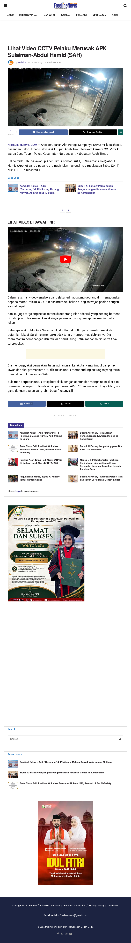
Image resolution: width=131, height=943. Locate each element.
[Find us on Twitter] (62, 934)
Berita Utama (54, 62)
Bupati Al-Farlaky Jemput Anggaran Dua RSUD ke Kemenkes (101, 448)
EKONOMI (81, 15)
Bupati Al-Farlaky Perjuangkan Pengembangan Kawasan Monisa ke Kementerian (96, 189)
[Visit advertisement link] (65, 843)
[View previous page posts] (62, 210)
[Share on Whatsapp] (120, 132)
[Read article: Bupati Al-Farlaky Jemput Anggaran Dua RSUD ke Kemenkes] (73, 448)
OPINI (115, 15)
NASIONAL (49, 15)
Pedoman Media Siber (74, 905)
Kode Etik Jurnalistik (50, 905)
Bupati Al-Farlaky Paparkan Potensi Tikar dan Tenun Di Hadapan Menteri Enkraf (101, 478)
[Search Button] (125, 5)
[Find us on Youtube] (70, 934)
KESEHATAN (99, 15)
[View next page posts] (68, 210)
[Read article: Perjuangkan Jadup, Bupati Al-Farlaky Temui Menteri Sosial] (13, 478)
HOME (10, 15)
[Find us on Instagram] (66, 934)
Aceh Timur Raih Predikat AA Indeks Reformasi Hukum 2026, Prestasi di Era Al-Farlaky (40, 449)
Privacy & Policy (96, 905)
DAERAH (65, 15)
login (18, 491)
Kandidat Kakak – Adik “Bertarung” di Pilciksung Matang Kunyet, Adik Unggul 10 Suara (39, 189)
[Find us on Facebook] (58, 934)
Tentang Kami (18, 905)
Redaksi (22, 62)
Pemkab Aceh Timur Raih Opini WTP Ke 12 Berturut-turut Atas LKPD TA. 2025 (41, 461)
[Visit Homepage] (65, 5)
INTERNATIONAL (28, 15)
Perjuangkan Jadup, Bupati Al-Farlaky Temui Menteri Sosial (40, 478)
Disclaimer (113, 905)
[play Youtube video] (65, 259)
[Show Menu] (5, 5)
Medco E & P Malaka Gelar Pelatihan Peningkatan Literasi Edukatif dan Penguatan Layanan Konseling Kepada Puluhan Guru (100, 464)
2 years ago (37, 62)
